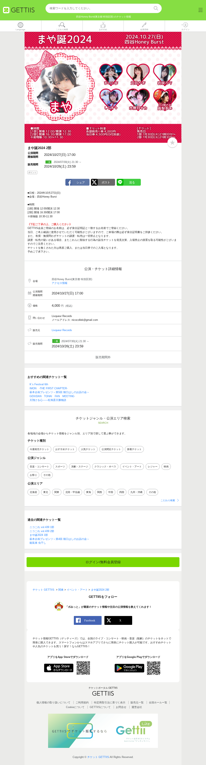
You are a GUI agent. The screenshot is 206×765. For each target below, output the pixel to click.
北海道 (33, 492)
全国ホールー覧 (158, 702)
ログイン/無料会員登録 (103, 562)
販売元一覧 (137, 702)
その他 (46, 475)
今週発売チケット (39, 449)
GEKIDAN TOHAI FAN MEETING (52, 396)
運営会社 (137, 707)
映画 (166, 466)
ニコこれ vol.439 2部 (42, 531)
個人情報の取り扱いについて (53, 702)
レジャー (153, 466)
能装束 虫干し (38, 542)
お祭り (33, 475)
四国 (121, 492)
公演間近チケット (111, 449)
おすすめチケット (65, 449)
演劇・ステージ (79, 466)
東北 (45, 492)
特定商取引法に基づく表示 (109, 702)
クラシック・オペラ (105, 466)
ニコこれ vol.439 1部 (42, 527)
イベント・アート (132, 466)
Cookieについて (75, 707)
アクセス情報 (59, 283)
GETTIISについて (100, 707)
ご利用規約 (82, 702)
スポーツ (60, 466)
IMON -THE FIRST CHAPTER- (49, 388)
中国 (110, 492)
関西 (99, 492)
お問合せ (121, 707)
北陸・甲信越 (72, 492)
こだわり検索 (168, 500)
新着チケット (134, 449)
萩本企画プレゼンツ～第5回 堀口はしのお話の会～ (59, 392)
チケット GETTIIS (98, 757)
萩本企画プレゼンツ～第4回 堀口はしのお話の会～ (59, 538)
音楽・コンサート (39, 466)
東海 (88, 492)
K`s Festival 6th (39, 384)
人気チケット (88, 449)
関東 (56, 492)
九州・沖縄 (136, 492)
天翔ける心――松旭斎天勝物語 (48, 400)
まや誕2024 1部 (39, 534)
